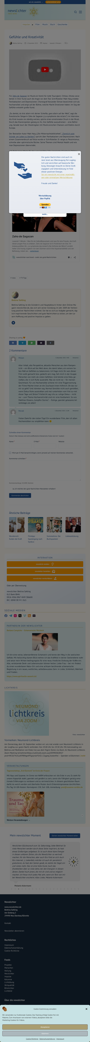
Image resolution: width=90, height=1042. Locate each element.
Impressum (60, 1039)
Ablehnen (45, 1033)
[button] (86, 1009)
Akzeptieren (45, 1027)
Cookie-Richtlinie (32, 1039)
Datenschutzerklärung (47, 1039)
